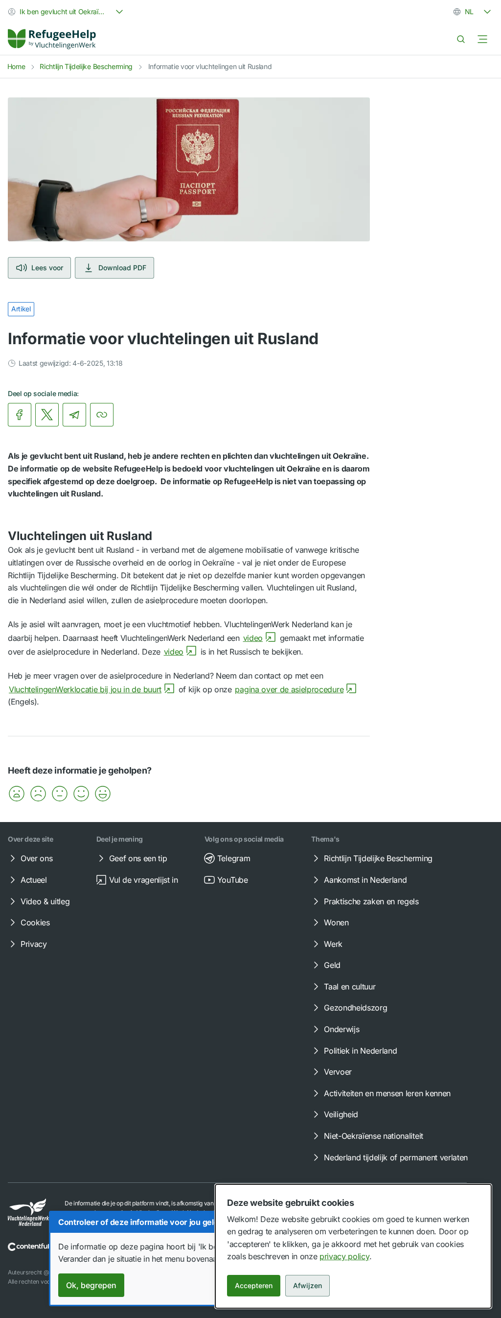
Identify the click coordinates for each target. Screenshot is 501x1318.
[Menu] (482, 39)
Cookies (35, 922)
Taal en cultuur (349, 986)
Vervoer (338, 1072)
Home (16, 66)
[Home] (52, 39)
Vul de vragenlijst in (143, 880)
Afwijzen (307, 1285)
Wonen (336, 922)
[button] (16, 793)
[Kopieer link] (102, 414)
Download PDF (122, 267)
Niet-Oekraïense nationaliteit (373, 1136)
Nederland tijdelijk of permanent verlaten (396, 1157)
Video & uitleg (45, 901)
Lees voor (47, 267)
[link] (52, 39)
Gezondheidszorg (355, 1007)
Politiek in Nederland (360, 1051)
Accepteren (254, 1285)
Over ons (36, 858)
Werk (333, 944)
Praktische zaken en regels (371, 901)
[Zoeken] (461, 39)
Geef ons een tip (138, 858)
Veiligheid (341, 1114)
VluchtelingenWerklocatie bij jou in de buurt (85, 689)
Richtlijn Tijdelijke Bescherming (86, 66)
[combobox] (66, 12)
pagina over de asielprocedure (289, 689)
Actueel (34, 880)
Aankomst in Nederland (365, 880)
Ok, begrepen (91, 1285)
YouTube (232, 880)
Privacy (34, 944)
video (253, 638)
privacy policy (344, 1256)
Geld (332, 965)
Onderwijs (341, 1029)
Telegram (233, 858)
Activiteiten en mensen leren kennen (387, 1093)
